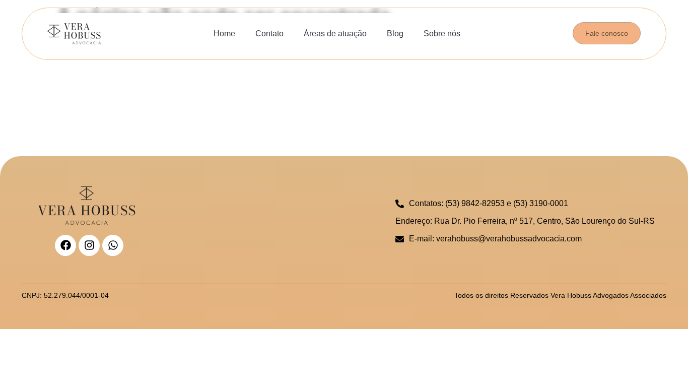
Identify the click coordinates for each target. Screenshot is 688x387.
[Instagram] (89, 245)
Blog (395, 33)
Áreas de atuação (335, 33)
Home (224, 33)
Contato (269, 33)
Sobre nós (442, 33)
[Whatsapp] (112, 245)
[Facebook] (65, 245)
